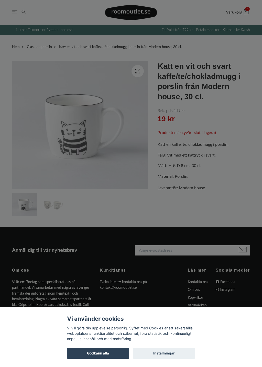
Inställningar (164, 353)
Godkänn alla (98, 353)
